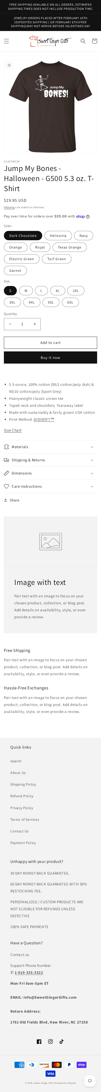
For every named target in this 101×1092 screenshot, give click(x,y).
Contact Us (19, 831)
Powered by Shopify (65, 1082)
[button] (6, 41)
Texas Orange (69, 247)
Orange (15, 247)
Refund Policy (21, 796)
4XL (32, 302)
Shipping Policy (23, 784)
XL (58, 290)
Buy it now (50, 357)
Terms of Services (24, 819)
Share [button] (14, 500)
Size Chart (13, 430)
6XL (70, 302)
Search (16, 761)
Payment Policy (23, 842)
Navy (84, 235)
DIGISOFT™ (44, 419)
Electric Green (21, 259)
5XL (51, 302)
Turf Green (56, 259)
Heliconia (58, 235)
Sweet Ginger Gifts (43, 1082)
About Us (18, 772)
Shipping (9, 207)
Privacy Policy (21, 807)
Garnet (15, 270)
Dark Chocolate (23, 235)
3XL (12, 302)
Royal (40, 247)
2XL (76, 290)
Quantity (10, 314)
